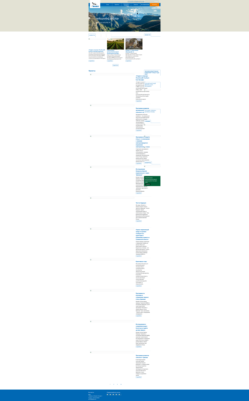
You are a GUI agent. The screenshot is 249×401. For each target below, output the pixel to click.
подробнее (91, 60)
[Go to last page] (121, 384)
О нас (107, 4)
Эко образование (145, 4)
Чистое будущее (141, 203)
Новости (136, 4)
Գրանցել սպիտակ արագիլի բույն (150, 111)
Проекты (117, 4)
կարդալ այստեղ (102, 22)
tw (98, 35)
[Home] (95, 8)
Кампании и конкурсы (126, 4)
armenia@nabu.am (92, 399)
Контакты (154, 4)
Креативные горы (141, 261)
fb (103, 35)
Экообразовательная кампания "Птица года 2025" (152, 73)
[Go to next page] (117, 384)
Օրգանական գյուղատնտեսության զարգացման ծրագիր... (113, 52)
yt (108, 35)
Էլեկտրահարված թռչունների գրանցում (150, 85)
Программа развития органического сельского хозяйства (142, 110)
